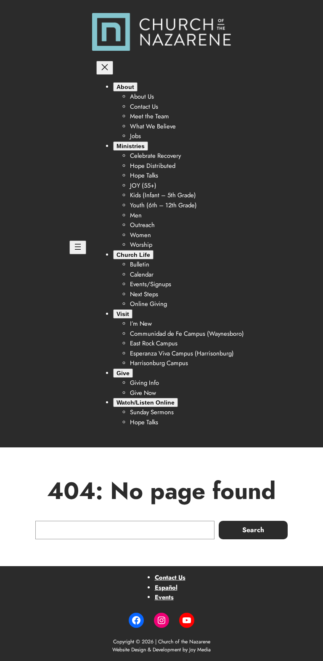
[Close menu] (104, 68)
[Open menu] (77, 247)
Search (253, 530)
